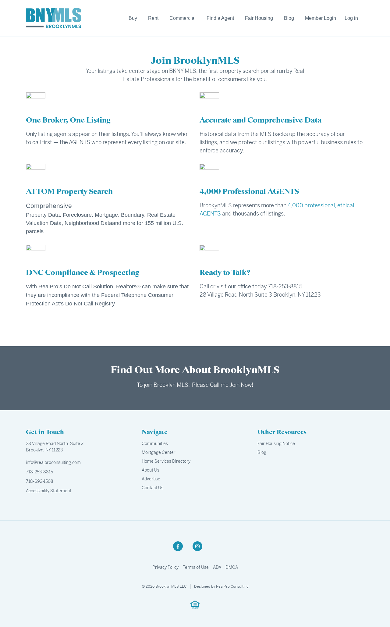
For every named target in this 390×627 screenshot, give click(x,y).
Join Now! (241, 384)
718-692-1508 (39, 481)
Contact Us (152, 487)
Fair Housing (259, 18)
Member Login (320, 18)
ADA (217, 567)
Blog (289, 18)
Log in (351, 18)
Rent (153, 18)
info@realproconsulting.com (53, 462)
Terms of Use (196, 567)
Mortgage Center (159, 452)
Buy (133, 18)
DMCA (231, 567)
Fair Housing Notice (276, 443)
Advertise (151, 479)
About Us (150, 470)
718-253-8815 (39, 472)
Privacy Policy (165, 567)
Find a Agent (220, 18)
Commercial (182, 18)
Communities (155, 443)
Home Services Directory (166, 461)
